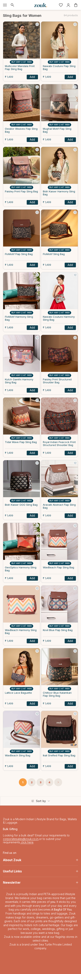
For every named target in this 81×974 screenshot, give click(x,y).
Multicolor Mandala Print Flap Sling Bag (20, 68)
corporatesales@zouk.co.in (20, 839)
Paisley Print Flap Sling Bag (21, 191)
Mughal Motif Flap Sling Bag (57, 130)
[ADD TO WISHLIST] (37, 24)
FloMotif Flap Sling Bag (19, 254)
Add (32, 76)
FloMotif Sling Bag (54, 254)
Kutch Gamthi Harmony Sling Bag (19, 381)
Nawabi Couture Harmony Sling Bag (59, 318)
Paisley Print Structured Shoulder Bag (57, 381)
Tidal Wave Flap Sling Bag (21, 442)
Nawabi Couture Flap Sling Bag (59, 68)
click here (26, 842)
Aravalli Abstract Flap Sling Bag (59, 506)
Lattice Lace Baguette (18, 692)
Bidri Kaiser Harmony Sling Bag (59, 193)
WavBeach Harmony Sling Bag (21, 632)
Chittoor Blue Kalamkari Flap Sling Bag (57, 694)
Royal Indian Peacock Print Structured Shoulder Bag (59, 444)
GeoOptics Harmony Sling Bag (20, 569)
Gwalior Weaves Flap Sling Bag (21, 130)
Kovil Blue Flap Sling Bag (58, 630)
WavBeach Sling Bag (17, 755)
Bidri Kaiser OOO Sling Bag (21, 504)
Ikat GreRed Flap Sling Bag (59, 755)
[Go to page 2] (58, 782)
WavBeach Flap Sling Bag (58, 567)
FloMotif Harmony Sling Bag (19, 318)
